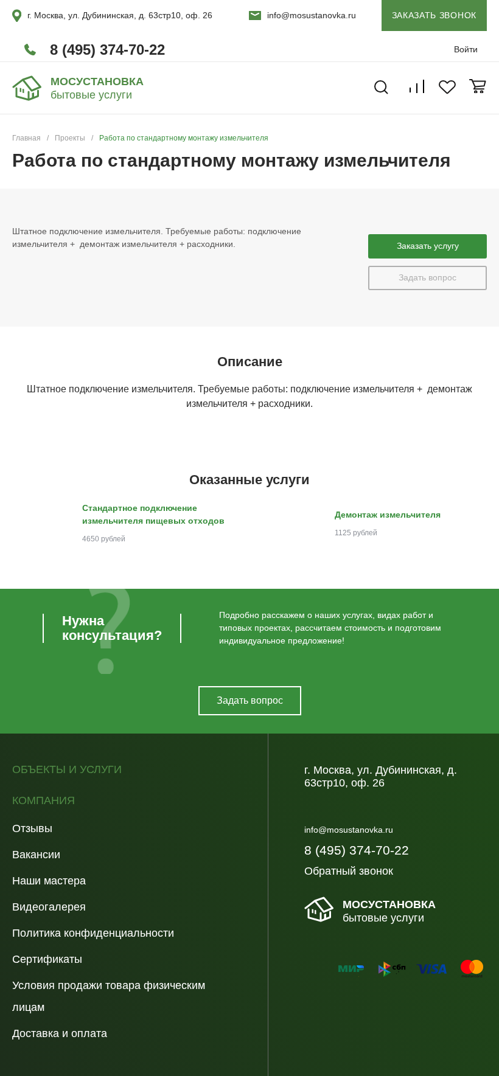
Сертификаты (47, 959)
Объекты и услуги (67, 770)
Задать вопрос (427, 277)
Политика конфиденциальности (93, 933)
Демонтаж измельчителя (388, 514)
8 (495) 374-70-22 (107, 49)
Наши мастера (49, 881)
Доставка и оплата (59, 1033)
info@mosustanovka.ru (311, 15)
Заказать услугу (428, 246)
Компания (43, 801)
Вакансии (36, 855)
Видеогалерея (49, 907)
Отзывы (32, 828)
